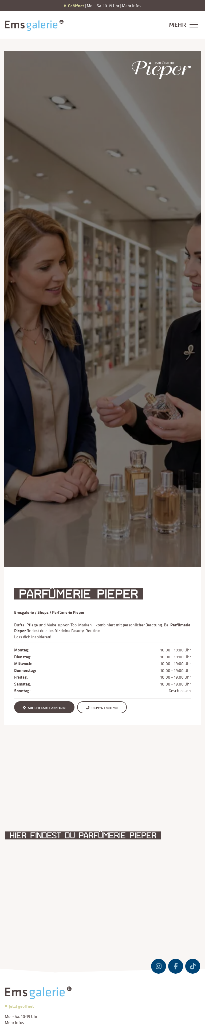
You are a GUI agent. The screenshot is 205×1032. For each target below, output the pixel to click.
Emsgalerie (24, 612)
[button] (182, 25)
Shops (43, 612)
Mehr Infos (131, 6)
